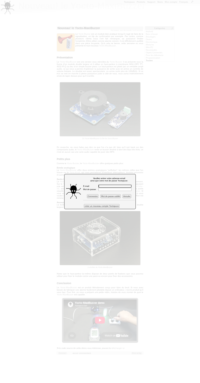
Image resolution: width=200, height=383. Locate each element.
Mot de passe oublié (110, 196)
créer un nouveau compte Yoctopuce (102, 206)
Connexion (93, 196)
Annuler (126, 196)
